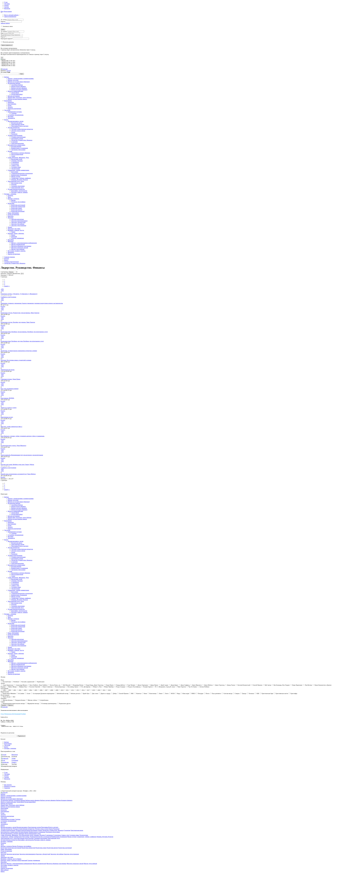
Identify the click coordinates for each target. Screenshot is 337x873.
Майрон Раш (23, 687)
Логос (167, 693)
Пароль (3, 21)
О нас (6, 2)
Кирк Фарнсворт (297, 685)
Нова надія (185, 693)
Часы (9, 197)
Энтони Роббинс (204, 687)
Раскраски (14, 134)
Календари (11, 203)
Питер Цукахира (60, 687)
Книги (6, 119)
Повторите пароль (6, 38)
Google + (14, 762)
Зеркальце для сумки (14, 228)
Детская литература (14, 127)
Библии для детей (13, 80)
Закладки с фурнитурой (18, 222)
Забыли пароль (5, 23)
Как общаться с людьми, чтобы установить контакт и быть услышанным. (22, 436)
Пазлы (13, 132)
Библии (6, 77)
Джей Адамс (164, 685)
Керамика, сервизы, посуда (16, 230)
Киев (145, 693)
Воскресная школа (16, 123)
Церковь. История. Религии (19, 179)
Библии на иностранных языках (17, 99)
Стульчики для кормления (16, 115)
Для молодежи (15, 168)
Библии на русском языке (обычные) (19, 81)
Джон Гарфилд (185, 685)
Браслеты (11, 216)
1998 (4, 690)
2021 (104, 690)
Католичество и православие (16, 145)
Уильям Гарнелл (148, 687)
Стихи (13, 156)
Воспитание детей (16, 159)
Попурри (200, 693)
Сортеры (13, 113)
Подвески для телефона (18, 202)
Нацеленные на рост (7, 417)
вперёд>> (7, 286)
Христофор (293, 693)
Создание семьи (16, 167)
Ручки (10, 105)
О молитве (14, 142)
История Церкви (16, 146)
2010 (62, 690)
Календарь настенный (17, 211)
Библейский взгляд (62, 693)
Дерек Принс (154, 685)
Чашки (13, 232)
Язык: (2, 680)
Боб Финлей (66, 685)
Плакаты (10, 195)
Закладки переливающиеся (19, 221)
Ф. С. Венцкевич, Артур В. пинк (165, 687)
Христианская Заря (267, 693)
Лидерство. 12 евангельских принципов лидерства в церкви (19, 350)
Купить (3, 306)
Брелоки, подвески (13, 198)
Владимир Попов (78, 685)
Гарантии (7, 788)
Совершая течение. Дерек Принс (10, 379)
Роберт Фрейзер (109, 687)
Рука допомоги (216, 693)
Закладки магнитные (17, 219)
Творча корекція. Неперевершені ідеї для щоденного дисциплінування (22, 455)
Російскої (16, 681)
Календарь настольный (18, 205)
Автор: (3, 683)
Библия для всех (75, 693)
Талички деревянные (17, 238)
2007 (46, 690)
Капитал (138, 693)
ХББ (257, 693)
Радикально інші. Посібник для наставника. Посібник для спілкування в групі (24, 332)
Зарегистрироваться (10, 16)
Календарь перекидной (18, 206)
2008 (51, 690)
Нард (178, 693)
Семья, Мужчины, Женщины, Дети (18, 157)
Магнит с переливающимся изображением (24, 243)
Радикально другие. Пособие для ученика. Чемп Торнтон (18, 322)
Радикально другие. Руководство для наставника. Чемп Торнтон (20, 313)
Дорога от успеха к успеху (8, 407)
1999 (9, 690)
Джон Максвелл (197, 685)
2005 (35, 690)
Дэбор (115, 693)
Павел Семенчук (48, 687)
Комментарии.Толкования (19, 175)
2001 (14, 690)
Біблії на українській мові (15, 91)
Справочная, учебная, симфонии (21, 178)
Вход (2, 11)
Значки (10, 227)
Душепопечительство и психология (22, 173)
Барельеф (14, 236)
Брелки (13, 200)
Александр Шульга (21, 685)
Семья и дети (15, 165)
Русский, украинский (27, 681)
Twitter (14, 758)
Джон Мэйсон (208, 685)
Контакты (7, 8)
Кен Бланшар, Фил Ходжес (282, 685)
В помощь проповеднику (49, 703)
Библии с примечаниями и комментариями (21, 78)
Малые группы (15, 176)
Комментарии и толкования (19, 148)
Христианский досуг (17, 187)
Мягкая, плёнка (32, 700)
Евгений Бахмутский (244, 685)
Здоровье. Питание (17, 160)
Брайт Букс (86, 693)
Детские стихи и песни (18, 130)
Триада (244, 693)
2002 (20, 690)
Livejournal (15, 760)
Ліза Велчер (308, 685)
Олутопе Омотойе (34, 687)
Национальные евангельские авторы (14, 703)
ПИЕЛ (193, 693)
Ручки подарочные (13, 214)
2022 (109, 690)
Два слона (95, 693)
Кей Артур (268, 685)
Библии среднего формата (19, 88)
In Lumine (21, 693)
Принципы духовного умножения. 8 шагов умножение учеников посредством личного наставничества (32, 303)
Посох (207, 693)
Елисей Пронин (257, 685)
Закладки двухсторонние (18, 225)
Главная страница (9, 257)
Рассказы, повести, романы (19, 192)
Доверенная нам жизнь (7, 369)
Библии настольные (14, 96)
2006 (41, 690)
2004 (30, 690)
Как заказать (8, 784)
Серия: (3, 701)
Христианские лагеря (17, 124)
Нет (14, 697)
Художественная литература (16, 189)
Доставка (7, 3)
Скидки (6, 7)
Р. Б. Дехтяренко (85, 687)
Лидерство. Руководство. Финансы (21, 140)
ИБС (132, 693)
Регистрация (8, 11)
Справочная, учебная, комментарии (18, 170)
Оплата (6, 5)
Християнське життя (281, 693)
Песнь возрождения (17, 154)
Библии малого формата (18, 86)
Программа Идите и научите (19, 126)
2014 (83, 690)
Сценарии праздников (18, 186)
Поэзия (10, 151)
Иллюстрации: (5, 695)
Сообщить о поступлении (8, 297)
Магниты (11, 241)
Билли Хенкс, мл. (55, 685)
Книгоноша (152, 693)
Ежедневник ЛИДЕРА (7, 398)
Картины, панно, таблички (16, 233)
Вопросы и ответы (9, 786)
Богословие (14, 172)
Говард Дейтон (120, 685)
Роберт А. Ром (97, 687)
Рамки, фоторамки (13, 213)
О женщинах (15, 162)
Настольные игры (16, 183)
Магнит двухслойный (17, 249)
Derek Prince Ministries (9, 693)
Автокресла (11, 118)
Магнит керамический (18, 244)
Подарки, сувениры (10, 194)
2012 (72, 690)
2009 (56, 690)
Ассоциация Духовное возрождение (43, 693)
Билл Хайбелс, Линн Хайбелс (39, 685)
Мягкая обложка (8, 700)
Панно (13, 235)
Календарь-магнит (16, 209)
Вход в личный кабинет (11, 15)
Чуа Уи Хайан (192, 687)
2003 (25, 690)
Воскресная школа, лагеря (16, 121)
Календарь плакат (16, 208)
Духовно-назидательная (18, 137)
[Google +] (5, 762)
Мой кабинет (5, 870)
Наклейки (11, 239)
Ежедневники (12, 104)
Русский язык (7, 681)
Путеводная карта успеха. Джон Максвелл (13, 445)
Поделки (13, 184)
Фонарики (11, 252)
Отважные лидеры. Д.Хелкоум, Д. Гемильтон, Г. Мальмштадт (19, 294)
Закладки (11, 217)
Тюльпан (251, 693)
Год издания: (4, 688)
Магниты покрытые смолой (19, 247)
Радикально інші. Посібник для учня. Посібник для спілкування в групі (22, 341)
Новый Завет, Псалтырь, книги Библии (20, 97)
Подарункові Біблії (16, 94)
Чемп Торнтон (181, 687)
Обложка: (3, 698)
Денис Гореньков (143, 685)
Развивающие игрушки (15, 111)
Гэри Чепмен (131, 685)
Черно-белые (7, 697)
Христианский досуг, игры (16, 181)
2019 (93, 690)
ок (2, 57)
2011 (67, 690)
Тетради (10, 107)
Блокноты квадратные (14, 108)
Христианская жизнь (17, 143)
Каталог (6, 258)
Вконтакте (15, 754)
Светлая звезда (227, 693)
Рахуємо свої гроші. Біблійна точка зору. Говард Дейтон (17, 464)
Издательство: (5, 691)
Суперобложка (43, 700)
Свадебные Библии (17, 85)
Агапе (28, 693)
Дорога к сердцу (105, 693)
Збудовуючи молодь (33, 703)
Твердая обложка (20, 700)
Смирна (237, 693)
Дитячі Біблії (15, 93)
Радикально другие (65, 703)
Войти (3, 29)
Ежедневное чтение (17, 138)
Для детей (7, 110)
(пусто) (8, 70)
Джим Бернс (174, 685)
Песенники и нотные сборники (20, 153)
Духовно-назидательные (15, 135)
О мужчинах (15, 164)
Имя (2, 33)
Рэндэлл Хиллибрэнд (134, 687)
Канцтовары (8, 100)
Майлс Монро (12, 687)
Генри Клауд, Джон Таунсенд (94, 685)
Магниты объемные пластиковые (21, 246)
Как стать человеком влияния (9, 388)
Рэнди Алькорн (120, 687)
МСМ (172, 693)
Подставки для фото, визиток (17, 251)
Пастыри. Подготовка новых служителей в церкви (16, 360)
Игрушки (11, 116)
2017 (88, 690)
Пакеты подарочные (14, 254)
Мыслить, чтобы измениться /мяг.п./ (11, 426)
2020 (99, 690)
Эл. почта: (4, 19)
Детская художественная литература (22, 129)
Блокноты (11, 102)
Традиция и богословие (18, 149)
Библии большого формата (19, 89)
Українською (40, 681)
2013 (77, 690)
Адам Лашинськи (8, 685)
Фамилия (3, 35)
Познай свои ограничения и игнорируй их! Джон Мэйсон (18, 474)
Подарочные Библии (14, 83)
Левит (161, 693)
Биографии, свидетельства (19, 190)
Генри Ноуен (109, 685)
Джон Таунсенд (219, 685)
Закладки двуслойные (17, 224)
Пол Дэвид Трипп (72, 687)
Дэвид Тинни (231, 685)
